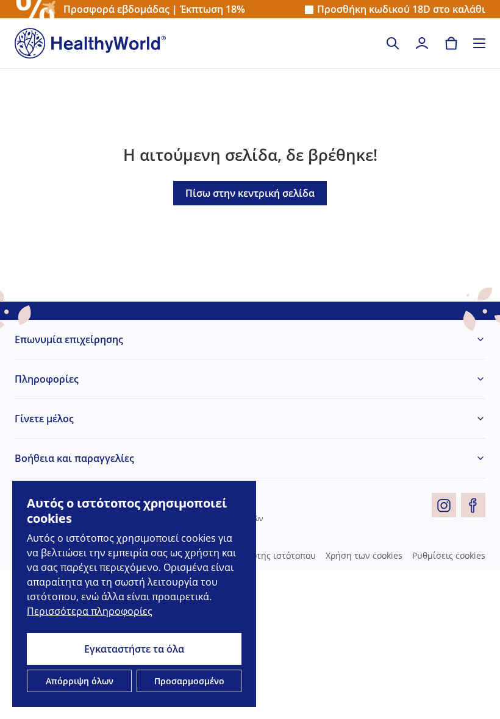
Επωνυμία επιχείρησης (69, 339)
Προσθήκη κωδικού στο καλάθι (401, 9)
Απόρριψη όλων (79, 681)
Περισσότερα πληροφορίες (89, 611)
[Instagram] (444, 505)
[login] (422, 43)
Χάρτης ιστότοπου (278, 555)
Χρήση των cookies (364, 555)
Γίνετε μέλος (44, 418)
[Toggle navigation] (479, 43)
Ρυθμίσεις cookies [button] (448, 555)
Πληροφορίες (47, 379)
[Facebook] (473, 505)
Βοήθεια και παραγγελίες (74, 458)
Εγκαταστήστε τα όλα (134, 649)
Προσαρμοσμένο (189, 681)
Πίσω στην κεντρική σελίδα (250, 193)
